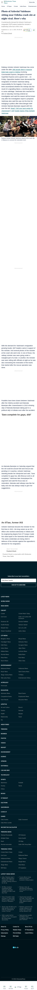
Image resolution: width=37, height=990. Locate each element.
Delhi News (4, 643)
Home (3, 6)
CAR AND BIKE (5, 768)
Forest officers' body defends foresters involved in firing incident (26, 876)
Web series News (5, 676)
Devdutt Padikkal (23, 619)
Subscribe (32, 2)
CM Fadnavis (22, 833)
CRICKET (3, 608)
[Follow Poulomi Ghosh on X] (14, 33)
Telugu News (4, 862)
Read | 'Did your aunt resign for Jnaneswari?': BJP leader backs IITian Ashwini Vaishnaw (18, 111)
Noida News (21, 652)
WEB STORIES (5, 722)
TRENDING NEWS (6, 830)
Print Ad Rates (17, 931)
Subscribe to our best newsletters (18, 574)
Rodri (2, 839)
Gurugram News (23, 643)
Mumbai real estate (6, 842)
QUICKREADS (5, 805)
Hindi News (21, 862)
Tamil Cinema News (23, 669)
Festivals (20, 708)
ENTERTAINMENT (6, 663)
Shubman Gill (4, 619)
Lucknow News (22, 649)
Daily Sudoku (4, 817)
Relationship (4, 714)
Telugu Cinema (22, 856)
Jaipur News (21, 646)
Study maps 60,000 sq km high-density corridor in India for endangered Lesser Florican (9, 907)
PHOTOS (3, 736)
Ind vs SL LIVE (22, 626)
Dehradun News (23, 640)
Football (20, 780)
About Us (3, 924)
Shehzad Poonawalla (6, 833)
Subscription (4, 931)
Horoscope (4, 683)
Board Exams (22, 691)
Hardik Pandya (5, 622)
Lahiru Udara (22, 629)
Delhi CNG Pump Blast (24, 842)
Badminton (4, 780)
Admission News (5, 691)
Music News (4, 669)
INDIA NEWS (5, 604)
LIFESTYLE (4, 702)
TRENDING (4, 727)
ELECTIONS (4, 800)
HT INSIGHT (4, 796)
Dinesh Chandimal (6, 629)
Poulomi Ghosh (7, 33)
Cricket (16, 6)
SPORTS (3, 777)
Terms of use (28, 924)
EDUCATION (4, 688)
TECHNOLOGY (5, 773)
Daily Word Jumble (6, 820)
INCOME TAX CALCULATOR (9, 825)
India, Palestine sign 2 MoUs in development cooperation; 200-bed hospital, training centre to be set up (9, 877)
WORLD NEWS (5, 599)
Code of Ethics (29, 931)
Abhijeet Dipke (5, 836)
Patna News (4, 655)
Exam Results (4, 697)
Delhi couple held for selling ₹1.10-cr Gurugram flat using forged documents (9, 915)
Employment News (23, 694)
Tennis (20, 783)
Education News (23, 697)
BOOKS (3, 791)
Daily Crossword (23, 817)
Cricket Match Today (24, 611)
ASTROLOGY (4, 680)
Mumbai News (5, 652)
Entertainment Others (24, 676)
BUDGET (3, 745)
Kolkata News (4, 649)
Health (3, 711)
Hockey (3, 783)
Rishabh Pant (4, 626)
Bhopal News (22, 636)
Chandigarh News (6, 640)
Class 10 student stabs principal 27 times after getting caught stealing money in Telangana (8, 897)
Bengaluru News (5, 636)
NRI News (4, 866)
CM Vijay (20, 839)
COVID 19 (4, 810)
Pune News (21, 655)
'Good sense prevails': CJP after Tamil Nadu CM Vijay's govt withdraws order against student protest (26, 897)
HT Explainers (22, 866)
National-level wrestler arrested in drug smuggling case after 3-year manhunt (26, 915)
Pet (2, 718)
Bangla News (22, 859)
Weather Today (17, 927)
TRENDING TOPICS (6, 847)
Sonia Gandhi (22, 836)
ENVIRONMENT (5, 750)
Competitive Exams (6, 694)
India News (23, 6)
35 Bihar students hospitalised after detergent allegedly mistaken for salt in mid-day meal (8, 887)
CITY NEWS (4, 633)
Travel (20, 714)
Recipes (20, 711)
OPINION (3, 759)
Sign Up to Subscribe (18, 583)
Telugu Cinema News (6, 672)
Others (3, 787)
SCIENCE (3, 754)
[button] (2, 2)
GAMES (3, 814)
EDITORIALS (4, 763)
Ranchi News (4, 658)
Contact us (16, 924)
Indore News (4, 646)
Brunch (20, 705)
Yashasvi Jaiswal (22, 622)
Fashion (3, 708)
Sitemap (3, 934)
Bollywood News (5, 666)
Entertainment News (6, 859)
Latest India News (8, 872)
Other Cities (21, 658)
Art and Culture (5, 705)
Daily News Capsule (7, 578)
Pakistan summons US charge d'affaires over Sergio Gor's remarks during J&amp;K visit (25, 907)
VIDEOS (3, 741)
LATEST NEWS (5, 594)
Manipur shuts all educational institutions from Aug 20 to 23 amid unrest (26, 887)
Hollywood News (23, 666)
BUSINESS (4, 731)
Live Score (4, 614)
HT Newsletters (29, 927)
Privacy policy (5, 927)
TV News (20, 672)
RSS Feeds (16, 934)
